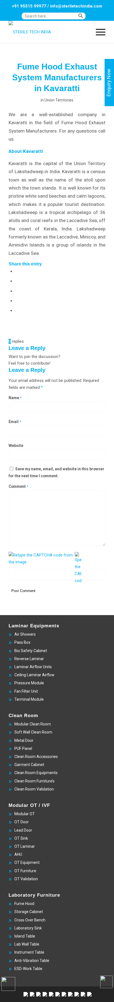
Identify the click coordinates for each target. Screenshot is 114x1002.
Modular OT (24, 814)
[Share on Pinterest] (17, 300)
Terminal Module (29, 699)
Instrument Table (29, 952)
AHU (18, 854)
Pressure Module (29, 683)
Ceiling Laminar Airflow (34, 675)
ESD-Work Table (28, 968)
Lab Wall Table (26, 944)
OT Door (21, 822)
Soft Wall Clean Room (33, 732)
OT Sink (21, 838)
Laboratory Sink (28, 928)
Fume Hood (24, 903)
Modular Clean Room (32, 724)
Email (15, 421)
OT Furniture (25, 871)
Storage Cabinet (28, 911)
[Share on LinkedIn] (17, 310)
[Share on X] (17, 281)
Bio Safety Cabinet (30, 650)
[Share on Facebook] (17, 271)
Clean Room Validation (34, 789)
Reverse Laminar (29, 659)
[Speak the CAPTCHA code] (78, 568)
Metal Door (23, 740)
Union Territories (59, 100)
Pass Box (22, 642)
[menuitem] (58, 19)
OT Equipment (27, 862)
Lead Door (23, 830)
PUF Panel (23, 748)
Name (15, 398)
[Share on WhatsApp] (17, 291)
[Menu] (97, 32)
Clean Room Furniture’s (34, 781)
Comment (18, 486)
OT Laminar (24, 846)
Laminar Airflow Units (33, 667)
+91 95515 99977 (29, 6)
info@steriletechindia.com (76, 6)
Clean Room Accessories (36, 756)
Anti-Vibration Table (31, 960)
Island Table (24, 936)
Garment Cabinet (29, 764)
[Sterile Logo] (47, 32)
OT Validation (26, 879)
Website (16, 445)
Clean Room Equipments (36, 772)
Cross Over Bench (29, 920)
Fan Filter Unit (26, 691)
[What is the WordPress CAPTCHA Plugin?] (41, 559)
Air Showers (25, 634)
